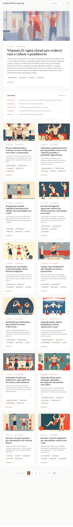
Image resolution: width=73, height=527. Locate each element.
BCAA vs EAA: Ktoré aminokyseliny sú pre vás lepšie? (31, 103)
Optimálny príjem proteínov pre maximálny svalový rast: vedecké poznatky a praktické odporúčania (54, 151)
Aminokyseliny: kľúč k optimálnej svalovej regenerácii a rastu (51, 324)
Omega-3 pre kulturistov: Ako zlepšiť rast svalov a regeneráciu (33, 107)
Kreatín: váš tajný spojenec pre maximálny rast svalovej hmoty (19, 440)
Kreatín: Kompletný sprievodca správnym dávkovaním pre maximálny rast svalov (54, 209)
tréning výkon (10, 110)
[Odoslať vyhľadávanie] (63, 3)
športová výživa (11, 100)
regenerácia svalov (11, 107)
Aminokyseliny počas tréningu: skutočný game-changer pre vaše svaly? (35, 110)
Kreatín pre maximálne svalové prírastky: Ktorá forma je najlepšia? (17, 269)
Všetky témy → (62, 95)
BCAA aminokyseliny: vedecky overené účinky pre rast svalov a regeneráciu (19, 150)
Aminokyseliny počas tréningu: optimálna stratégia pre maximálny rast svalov (52, 381)
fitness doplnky (11, 103)
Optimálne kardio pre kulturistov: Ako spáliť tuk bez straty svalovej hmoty (18, 379)
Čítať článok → (10, 82)
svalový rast (10, 114)
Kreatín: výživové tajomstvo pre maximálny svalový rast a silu (54, 440)
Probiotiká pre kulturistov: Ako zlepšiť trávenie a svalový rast (18, 324)
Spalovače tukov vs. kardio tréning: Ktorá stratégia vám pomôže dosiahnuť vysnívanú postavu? (40, 100)
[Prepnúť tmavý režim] (68, 3)
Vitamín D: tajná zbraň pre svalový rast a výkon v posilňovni (34, 52)
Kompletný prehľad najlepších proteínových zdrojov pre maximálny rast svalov (19, 209)
